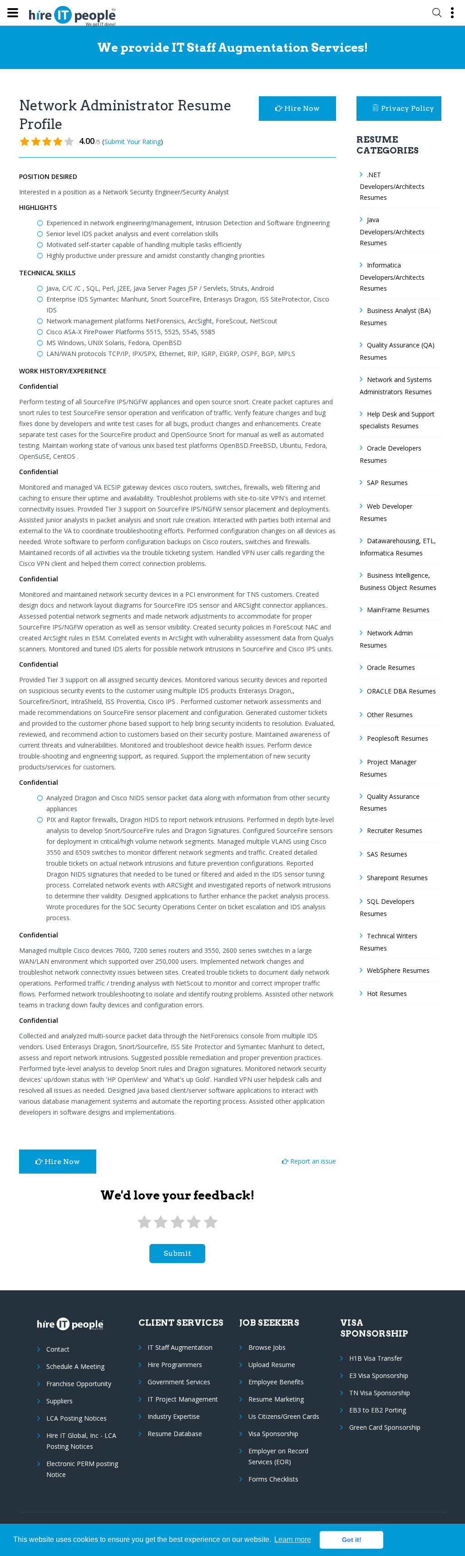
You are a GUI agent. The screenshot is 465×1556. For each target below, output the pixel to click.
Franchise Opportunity (78, 1383)
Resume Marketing (276, 1399)
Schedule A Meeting (75, 1366)
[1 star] (144, 1222)
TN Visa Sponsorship (379, 1392)
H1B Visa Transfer (375, 1358)
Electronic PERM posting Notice (82, 1469)
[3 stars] (177, 1222)
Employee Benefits (276, 1382)
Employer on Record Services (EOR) (278, 1456)
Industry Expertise (174, 1416)
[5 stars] (210, 1222)
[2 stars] (161, 1222)
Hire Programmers (175, 1364)
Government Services (179, 1382)
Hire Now (301, 108)
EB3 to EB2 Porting (377, 1410)
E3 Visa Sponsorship (378, 1375)
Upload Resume (271, 1364)
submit (177, 1253)
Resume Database (175, 1433)
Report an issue (312, 1161)
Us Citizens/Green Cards (283, 1416)
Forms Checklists (273, 1479)
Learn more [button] (292, 1539)
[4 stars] (194, 1222)
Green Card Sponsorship (384, 1427)
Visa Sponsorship (273, 1433)
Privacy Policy (407, 108)
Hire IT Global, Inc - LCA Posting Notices (81, 1441)
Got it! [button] (351, 1539)
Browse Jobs (267, 1347)
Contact (57, 1349)
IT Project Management (183, 1399)
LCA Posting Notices (76, 1418)
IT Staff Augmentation (180, 1347)
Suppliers (59, 1401)
